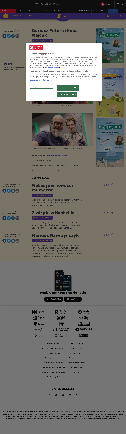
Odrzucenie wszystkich (68, 88)
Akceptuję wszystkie (67, 94)
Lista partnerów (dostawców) (41, 80)
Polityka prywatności (51, 67)
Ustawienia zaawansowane (41, 88)
